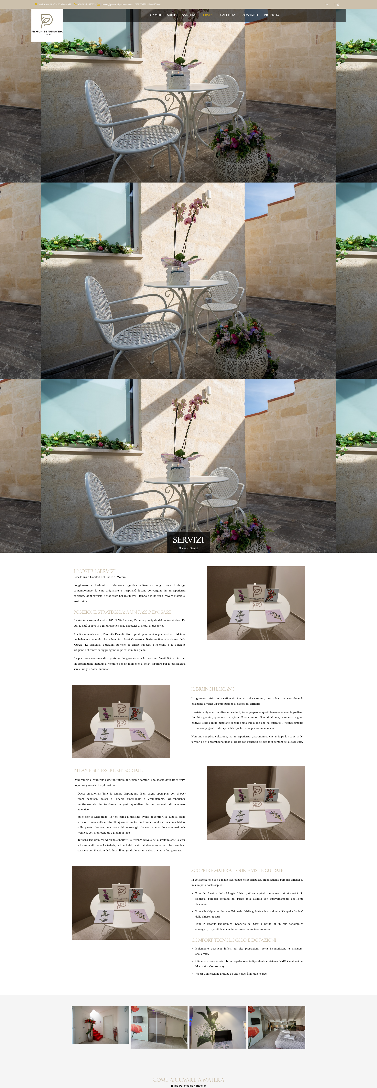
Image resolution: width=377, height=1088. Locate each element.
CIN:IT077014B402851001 (148, 4)
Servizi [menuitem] (208, 15)
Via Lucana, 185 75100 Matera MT (54, 4)
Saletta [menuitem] (188, 15)
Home (182, 548)
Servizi (194, 548)
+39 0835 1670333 (87, 4)
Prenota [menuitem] (271, 15)
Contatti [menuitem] (250, 15)
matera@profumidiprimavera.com (117, 4)
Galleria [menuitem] (227, 15)
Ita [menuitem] (326, 4)
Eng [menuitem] (336, 4)
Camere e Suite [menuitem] (163, 15)
